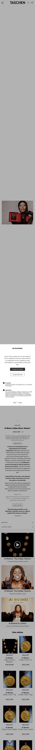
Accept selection (17, 374)
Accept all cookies (17, 369)
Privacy (20, 402)
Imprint (14, 402)
